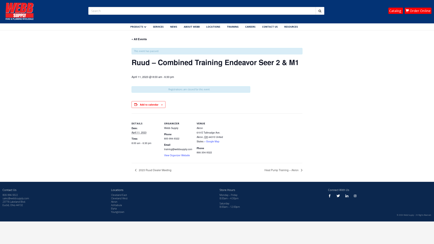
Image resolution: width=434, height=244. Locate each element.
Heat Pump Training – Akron (281, 170)
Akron (114, 201)
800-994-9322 (10, 195)
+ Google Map (211, 141)
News (173, 26)
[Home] (304, 26)
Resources (291, 26)
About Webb (192, 26)
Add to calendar (149, 104)
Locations (213, 26)
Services (158, 26)
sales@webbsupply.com (16, 198)
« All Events (139, 39)
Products (137, 26)
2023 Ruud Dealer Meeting (154, 170)
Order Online (420, 10)
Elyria (114, 208)
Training (233, 26)
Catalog (395, 10)
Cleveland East (119, 195)
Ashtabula (116, 205)
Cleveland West (119, 198)
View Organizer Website (177, 155)
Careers (250, 26)
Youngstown (117, 212)
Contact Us (270, 26)
